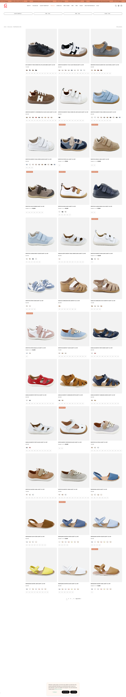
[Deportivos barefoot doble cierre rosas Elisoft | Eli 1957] (101, 117)
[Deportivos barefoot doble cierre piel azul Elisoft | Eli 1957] (110, 117)
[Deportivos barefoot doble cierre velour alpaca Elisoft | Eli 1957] (107, 117)
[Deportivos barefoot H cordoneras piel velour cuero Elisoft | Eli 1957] (45, 117)
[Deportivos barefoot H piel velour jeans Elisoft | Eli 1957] (81, 70)
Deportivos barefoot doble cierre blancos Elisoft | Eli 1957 (39, 159)
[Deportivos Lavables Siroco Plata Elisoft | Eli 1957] (36, 259)
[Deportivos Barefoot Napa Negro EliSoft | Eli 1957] (62, 212)
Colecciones (9, 26)
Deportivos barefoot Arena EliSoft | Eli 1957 (67, 489)
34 (47, 73)
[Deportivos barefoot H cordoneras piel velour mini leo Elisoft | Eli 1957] (30, 117)
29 (34, 73)
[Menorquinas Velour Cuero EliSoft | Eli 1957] (98, 495)
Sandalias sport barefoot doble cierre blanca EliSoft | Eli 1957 (72, 253)
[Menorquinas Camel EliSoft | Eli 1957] (92, 495)
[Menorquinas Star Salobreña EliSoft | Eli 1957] (78, 542)
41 (107, 497)
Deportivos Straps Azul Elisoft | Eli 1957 (67, 159)
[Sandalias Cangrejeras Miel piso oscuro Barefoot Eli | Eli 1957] (59, 306)
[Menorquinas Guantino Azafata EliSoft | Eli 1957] (92, 542)
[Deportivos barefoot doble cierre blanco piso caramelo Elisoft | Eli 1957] (92, 117)
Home (5, 26)
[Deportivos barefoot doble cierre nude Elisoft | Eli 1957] (98, 117)
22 (64, 73)
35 (50, 73)
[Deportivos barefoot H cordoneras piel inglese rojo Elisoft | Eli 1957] (36, 117)
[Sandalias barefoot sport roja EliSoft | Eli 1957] (95, 353)
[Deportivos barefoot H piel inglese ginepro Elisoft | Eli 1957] (72, 70)
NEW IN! (28, 1)
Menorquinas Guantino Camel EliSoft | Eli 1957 (101, 583)
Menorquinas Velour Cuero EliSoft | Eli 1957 (35, 536)
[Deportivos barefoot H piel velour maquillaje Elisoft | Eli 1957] (62, 70)
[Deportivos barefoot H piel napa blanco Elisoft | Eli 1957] (75, 70)
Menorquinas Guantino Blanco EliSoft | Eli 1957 (68, 583)
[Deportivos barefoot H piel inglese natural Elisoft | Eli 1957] (69, 70)
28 (77, 73)
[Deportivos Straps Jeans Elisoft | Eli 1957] (27, 353)
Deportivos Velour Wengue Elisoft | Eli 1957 (35, 206)
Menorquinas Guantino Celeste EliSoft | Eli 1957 (101, 536)
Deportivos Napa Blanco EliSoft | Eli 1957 (67, 206)
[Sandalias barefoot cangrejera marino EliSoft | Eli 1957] (59, 400)
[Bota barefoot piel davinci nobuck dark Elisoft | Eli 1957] (30, 70)
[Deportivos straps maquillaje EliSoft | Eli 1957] (30, 306)
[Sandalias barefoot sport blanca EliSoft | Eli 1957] (92, 353)
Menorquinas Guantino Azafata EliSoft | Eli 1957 (68, 536)
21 (94, 165)
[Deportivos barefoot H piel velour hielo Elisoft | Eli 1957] (84, 70)
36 (52, 73)
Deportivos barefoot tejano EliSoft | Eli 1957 (68, 347)
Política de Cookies (58, 689)
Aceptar (74, 692)
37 (55, 73)
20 (59, 73)
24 (69, 73)
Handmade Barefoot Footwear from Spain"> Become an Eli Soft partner (43, 1)
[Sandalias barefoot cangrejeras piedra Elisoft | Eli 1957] (62, 400)
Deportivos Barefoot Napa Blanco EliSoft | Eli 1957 (102, 253)
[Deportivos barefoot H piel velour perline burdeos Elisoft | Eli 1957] (66, 70)
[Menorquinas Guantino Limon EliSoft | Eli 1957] (72, 542)
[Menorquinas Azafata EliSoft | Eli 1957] (27, 542)
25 (72, 73)
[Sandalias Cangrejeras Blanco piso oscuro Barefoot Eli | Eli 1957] (98, 306)
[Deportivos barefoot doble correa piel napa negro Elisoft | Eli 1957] (59, 117)
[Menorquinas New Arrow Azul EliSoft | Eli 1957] (95, 495)
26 (26, 73)
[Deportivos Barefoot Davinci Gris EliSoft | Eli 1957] (66, 212)
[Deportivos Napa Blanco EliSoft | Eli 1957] (98, 259)
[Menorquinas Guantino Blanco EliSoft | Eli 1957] (59, 542)
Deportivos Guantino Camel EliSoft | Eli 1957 (35, 489)
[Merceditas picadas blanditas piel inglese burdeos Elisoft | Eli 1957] (98, 70)
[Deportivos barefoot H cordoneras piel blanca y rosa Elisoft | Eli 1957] (48, 117)
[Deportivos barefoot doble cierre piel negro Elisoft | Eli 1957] (117, 117)
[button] (35, 6)
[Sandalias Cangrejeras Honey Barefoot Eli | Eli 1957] (92, 306)
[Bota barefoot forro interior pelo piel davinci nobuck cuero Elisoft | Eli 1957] (27, 70)
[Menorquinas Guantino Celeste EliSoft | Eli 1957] (66, 542)
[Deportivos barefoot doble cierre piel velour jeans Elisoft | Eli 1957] (120, 117)
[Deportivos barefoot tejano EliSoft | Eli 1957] (98, 447)
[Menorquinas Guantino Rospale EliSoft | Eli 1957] (75, 542)
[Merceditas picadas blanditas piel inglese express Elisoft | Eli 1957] (101, 70)
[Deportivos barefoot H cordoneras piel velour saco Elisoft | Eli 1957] (51, 117)
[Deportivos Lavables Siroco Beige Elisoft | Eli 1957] (27, 259)
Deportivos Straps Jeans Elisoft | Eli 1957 (34, 300)
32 (42, 73)
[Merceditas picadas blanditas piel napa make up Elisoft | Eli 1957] (92, 70)
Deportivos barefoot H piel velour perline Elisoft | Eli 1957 (71, 64)
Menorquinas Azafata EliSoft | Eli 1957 (99, 489)
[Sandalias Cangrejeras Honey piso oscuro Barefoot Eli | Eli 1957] (101, 306)
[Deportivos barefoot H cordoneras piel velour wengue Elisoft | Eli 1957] (33, 117)
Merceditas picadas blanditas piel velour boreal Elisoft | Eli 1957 (105, 64)
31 (39, 73)
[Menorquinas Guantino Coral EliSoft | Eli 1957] (69, 542)
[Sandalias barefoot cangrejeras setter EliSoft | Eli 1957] (95, 400)
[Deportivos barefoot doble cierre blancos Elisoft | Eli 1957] (95, 117)
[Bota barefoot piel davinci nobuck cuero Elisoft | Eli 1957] (33, 70)
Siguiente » (78, 598)
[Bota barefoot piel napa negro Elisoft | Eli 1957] (36, 70)
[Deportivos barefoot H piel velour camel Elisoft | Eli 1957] (78, 70)
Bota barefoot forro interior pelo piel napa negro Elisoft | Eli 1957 (40, 64)
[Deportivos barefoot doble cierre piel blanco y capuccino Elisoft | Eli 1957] (113, 117)
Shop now (6, 1)
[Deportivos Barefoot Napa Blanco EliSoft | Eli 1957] (59, 212)
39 (55, 120)
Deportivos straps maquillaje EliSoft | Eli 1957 (36, 347)
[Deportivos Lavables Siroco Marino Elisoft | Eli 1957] (33, 259)
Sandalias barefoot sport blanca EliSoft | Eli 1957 (36, 442)
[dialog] (63, 689)
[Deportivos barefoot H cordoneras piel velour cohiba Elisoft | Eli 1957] (27, 117)
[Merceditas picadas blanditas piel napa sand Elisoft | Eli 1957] (95, 70)
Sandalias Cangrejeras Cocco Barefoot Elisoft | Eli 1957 (103, 300)
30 (37, 73)
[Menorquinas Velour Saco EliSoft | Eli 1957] (101, 495)
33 (44, 73)
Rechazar (65, 692)
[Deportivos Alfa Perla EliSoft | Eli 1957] (59, 353)
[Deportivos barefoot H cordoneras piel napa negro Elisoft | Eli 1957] (39, 117)
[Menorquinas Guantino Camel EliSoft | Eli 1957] (62, 542)
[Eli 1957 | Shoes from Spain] (5, 5)
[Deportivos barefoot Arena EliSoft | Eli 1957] (66, 353)
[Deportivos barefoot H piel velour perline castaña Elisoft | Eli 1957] (59, 70)
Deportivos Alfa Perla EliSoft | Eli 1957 (99, 442)
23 (67, 73)
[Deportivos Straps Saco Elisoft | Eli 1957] (27, 306)
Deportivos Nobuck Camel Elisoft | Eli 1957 (100, 159)
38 (99, 497)
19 (91, 73)
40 (105, 497)
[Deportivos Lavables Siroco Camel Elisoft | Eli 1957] (30, 259)
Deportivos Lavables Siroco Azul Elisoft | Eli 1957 (101, 206)
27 (29, 73)
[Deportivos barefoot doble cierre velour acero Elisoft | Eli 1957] (104, 117)
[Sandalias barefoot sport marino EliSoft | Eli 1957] (30, 400)
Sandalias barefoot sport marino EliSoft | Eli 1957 (102, 347)
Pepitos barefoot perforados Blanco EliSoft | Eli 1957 (70, 442)
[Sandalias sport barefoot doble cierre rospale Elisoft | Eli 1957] (59, 259)
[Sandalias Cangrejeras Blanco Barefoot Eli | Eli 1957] (95, 306)
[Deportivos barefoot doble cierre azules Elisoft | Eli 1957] (27, 164)
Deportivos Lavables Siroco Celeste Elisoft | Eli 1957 (37, 253)
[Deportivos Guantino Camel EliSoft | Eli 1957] (62, 353)
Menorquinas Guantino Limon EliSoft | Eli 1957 (35, 583)
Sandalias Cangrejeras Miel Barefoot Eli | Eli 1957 (69, 300)
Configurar (55, 692)
